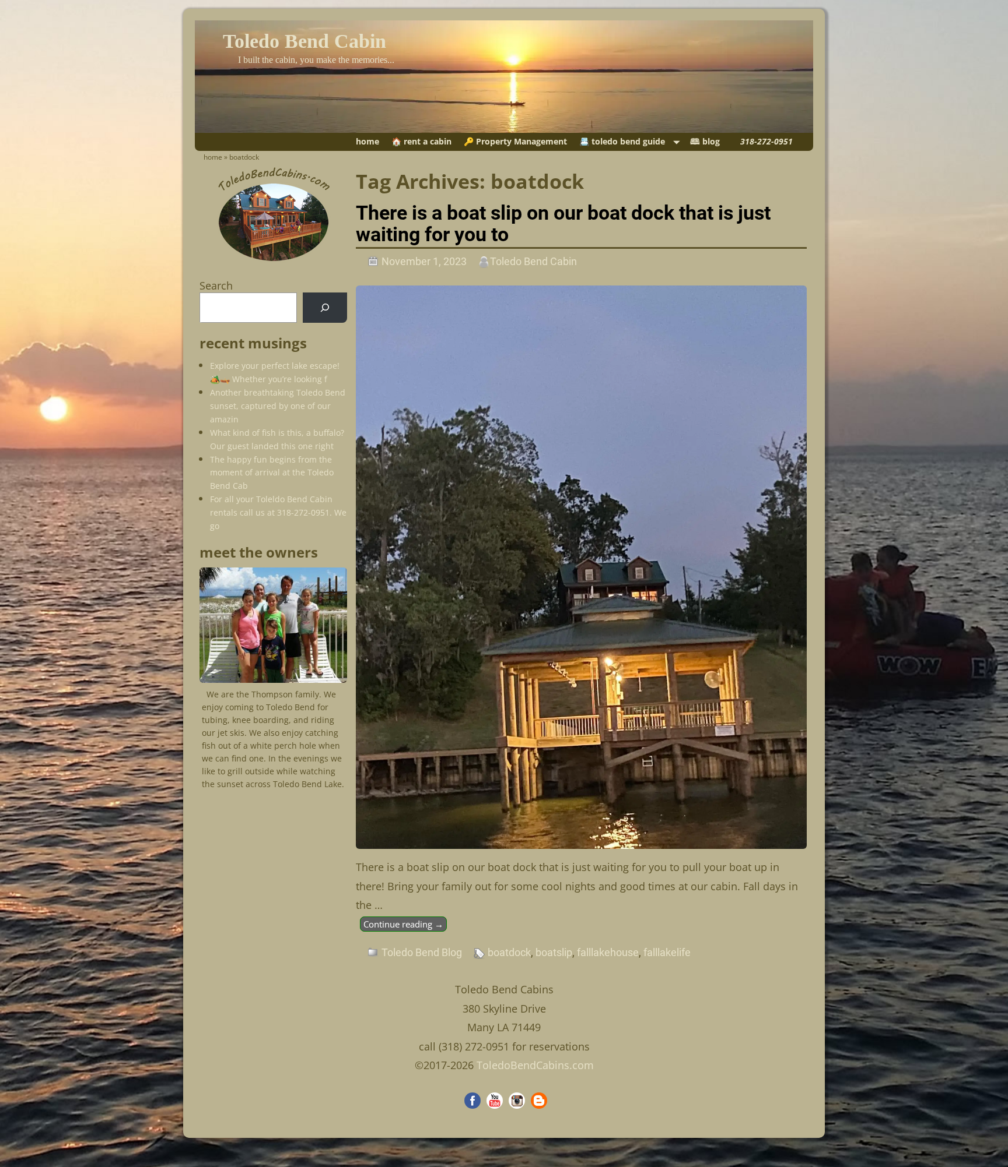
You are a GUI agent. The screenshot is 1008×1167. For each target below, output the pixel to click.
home (367, 141)
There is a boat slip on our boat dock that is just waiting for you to (563, 224)
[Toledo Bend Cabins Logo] (273, 261)
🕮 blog (705, 141)
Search (216, 285)
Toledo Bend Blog (422, 952)
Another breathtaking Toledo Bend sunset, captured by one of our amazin (277, 406)
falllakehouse (608, 952)
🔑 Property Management (515, 141)
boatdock (509, 952)
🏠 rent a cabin (421, 141)
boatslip (554, 952)
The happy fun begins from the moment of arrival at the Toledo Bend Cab (272, 473)
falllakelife (667, 952)
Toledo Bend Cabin (304, 41)
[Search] (325, 307)
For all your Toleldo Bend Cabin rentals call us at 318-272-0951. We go (278, 512)
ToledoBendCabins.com (535, 1065)
